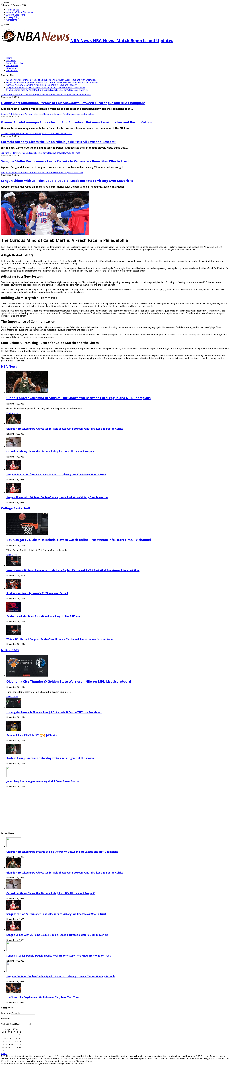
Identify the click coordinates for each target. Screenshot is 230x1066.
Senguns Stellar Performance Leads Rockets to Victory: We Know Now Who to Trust (45, 87)
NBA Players (12, 65)
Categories (6, 1013)
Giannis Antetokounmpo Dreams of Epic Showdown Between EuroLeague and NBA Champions (51, 80)
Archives (5, 1024)
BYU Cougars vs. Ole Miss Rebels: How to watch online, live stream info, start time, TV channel (78, 540)
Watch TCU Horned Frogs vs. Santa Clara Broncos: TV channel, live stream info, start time (59, 639)
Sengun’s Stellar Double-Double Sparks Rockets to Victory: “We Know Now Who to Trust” (59, 955)
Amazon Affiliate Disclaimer (19, 12)
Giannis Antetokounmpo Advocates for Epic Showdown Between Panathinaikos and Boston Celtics (53, 82)
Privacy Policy (13, 17)
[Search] (2, 25)
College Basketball (15, 63)
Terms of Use (12, 10)
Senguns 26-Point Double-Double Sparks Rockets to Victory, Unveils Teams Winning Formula (60, 976)
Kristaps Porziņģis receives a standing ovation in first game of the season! (50, 758)
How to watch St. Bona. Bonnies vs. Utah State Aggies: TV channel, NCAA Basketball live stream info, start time (72, 570)
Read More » (12, 413)
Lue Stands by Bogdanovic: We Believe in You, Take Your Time (42, 997)
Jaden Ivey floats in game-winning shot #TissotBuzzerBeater (42, 781)
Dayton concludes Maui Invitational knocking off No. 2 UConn (43, 616)
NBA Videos (12, 70)
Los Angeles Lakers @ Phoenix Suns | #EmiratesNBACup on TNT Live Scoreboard (54, 712)
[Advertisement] (32, 50)
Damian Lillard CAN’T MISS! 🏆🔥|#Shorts (31, 735)
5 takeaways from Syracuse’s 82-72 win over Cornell (37, 593)
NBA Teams (11, 68)
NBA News (11, 60)
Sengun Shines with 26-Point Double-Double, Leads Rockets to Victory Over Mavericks (47, 90)
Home (9, 58)
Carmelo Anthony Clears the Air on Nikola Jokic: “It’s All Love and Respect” (41, 85)
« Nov (4, 1053)
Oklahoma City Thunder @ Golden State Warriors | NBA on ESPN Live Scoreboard (68, 681)
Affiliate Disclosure (15, 15)
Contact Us (11, 20)
